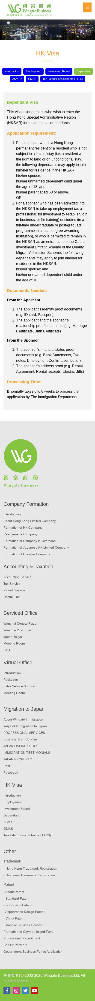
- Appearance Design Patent (24, 912)
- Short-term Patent (17, 905)
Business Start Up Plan (20, 739)
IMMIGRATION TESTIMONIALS (26, 752)
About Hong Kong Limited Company (29, 521)
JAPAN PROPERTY (17, 759)
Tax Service (11, 583)
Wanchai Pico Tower (18, 630)
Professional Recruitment (21, 938)
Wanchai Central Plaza (19, 623)
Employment (33, 71)
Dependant (84, 71)
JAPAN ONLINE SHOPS (20, 746)
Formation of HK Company (22, 527)
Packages (10, 679)
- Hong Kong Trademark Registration (30, 868)
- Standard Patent (16, 898)
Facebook (10, 772)
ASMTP (17, 79)
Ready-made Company (20, 534)
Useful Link (11, 597)
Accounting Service (17, 577)
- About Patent (13, 892)
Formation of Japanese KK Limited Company (36, 547)
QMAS (32, 79)
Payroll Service (14, 590)
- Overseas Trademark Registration (29, 875)
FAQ (6, 650)
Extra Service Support (19, 686)
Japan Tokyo (12, 637)
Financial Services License (22, 925)
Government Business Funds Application (32, 951)
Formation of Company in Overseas (29, 541)
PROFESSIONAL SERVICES (24, 732)
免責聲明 (10, 975)
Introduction (11, 71)
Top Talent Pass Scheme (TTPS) (63, 79)
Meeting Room (14, 643)
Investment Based (59, 71)
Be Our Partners (15, 945)
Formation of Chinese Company (26, 554)
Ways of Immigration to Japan (25, 726)
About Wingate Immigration (23, 719)
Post (6, 766)
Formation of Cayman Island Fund (28, 931)
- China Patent (13, 918)
